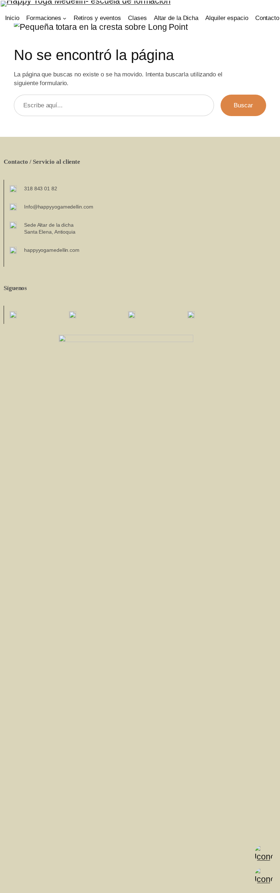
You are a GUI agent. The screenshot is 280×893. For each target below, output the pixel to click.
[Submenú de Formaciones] (64, 18)
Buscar (243, 105)
